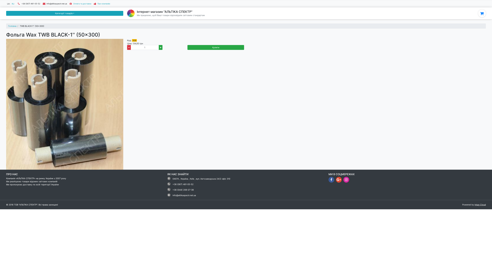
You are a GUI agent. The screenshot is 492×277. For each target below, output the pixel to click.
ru (13, 4)
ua (8, 4)
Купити (215, 47)
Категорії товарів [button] (64, 13)
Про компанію (104, 4)
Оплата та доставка (82, 4)
